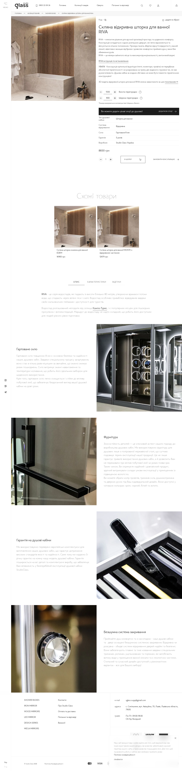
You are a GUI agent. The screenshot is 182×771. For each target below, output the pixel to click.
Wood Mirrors (32, 711)
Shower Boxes (31, 700)
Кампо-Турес (100, 308)
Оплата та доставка (67, 711)
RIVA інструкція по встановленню (114, 61)
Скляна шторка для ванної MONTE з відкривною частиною (116, 251)
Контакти (62, 700)
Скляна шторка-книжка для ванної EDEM (72, 251)
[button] (47, 96)
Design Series (31, 723)
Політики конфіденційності (124, 755)
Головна (62, 5)
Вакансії (61, 723)
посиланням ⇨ (171, 82)
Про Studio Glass (65, 706)
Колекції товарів (81, 5)
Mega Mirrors (31, 729)
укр (5, 762)
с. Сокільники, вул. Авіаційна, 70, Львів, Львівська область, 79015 (152, 708)
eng (5, 767)
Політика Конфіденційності (53, 764)
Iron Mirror (30, 706)
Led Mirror (30, 717)
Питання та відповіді (120, 5)
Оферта (100, 5)
